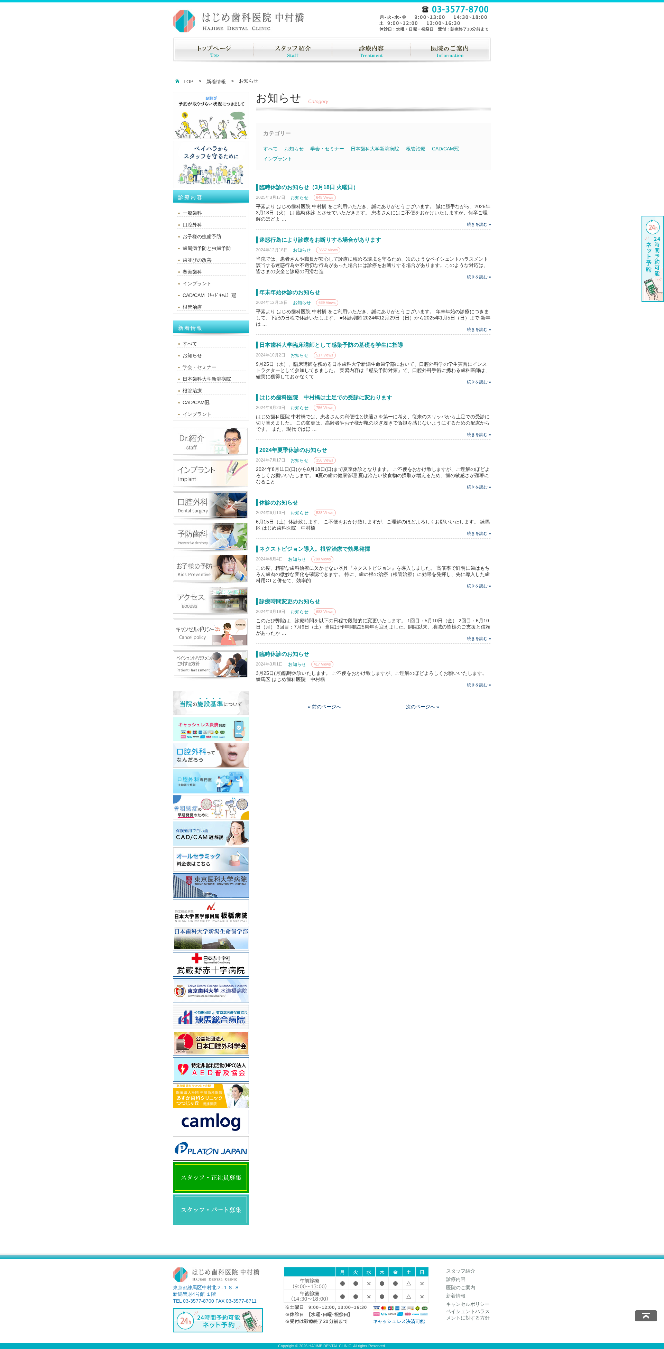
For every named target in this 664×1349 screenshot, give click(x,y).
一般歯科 (192, 213)
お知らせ (294, 148)
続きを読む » (479, 224)
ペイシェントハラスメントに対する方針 (468, 1315)
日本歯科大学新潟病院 (375, 148)
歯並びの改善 (197, 260)
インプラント (277, 158)
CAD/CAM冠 (445, 148)
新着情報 (216, 81)
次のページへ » (422, 706)
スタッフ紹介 (460, 1271)
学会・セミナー (327, 148)
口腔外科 (192, 224)
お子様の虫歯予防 (202, 236)
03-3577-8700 (198, 1301)
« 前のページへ (324, 706)
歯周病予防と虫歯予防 (207, 248)
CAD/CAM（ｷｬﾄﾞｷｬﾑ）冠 (209, 295)
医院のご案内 (460, 1287)
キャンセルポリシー (468, 1304)
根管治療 (415, 148)
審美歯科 (192, 272)
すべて (270, 148)
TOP (188, 81)
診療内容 (455, 1279)
